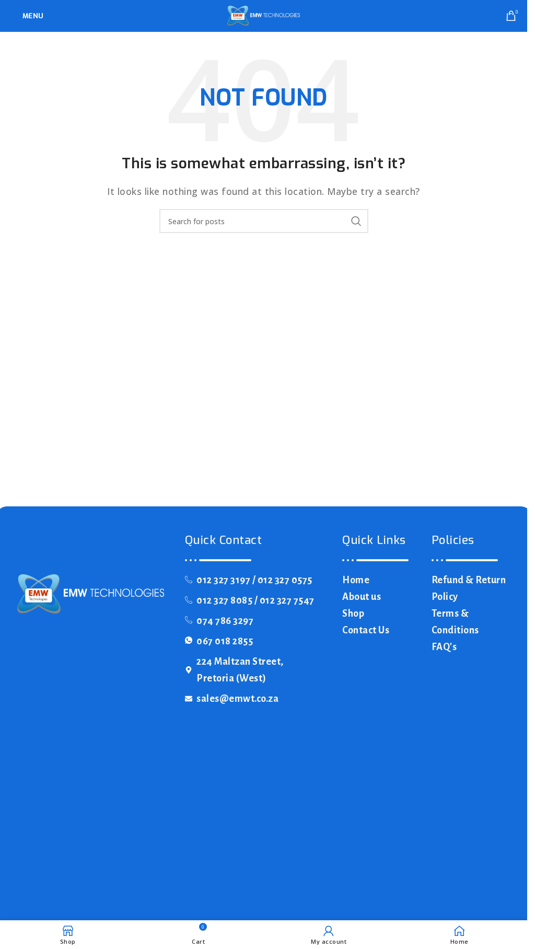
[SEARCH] (356, 221)
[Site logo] (263, 14)
